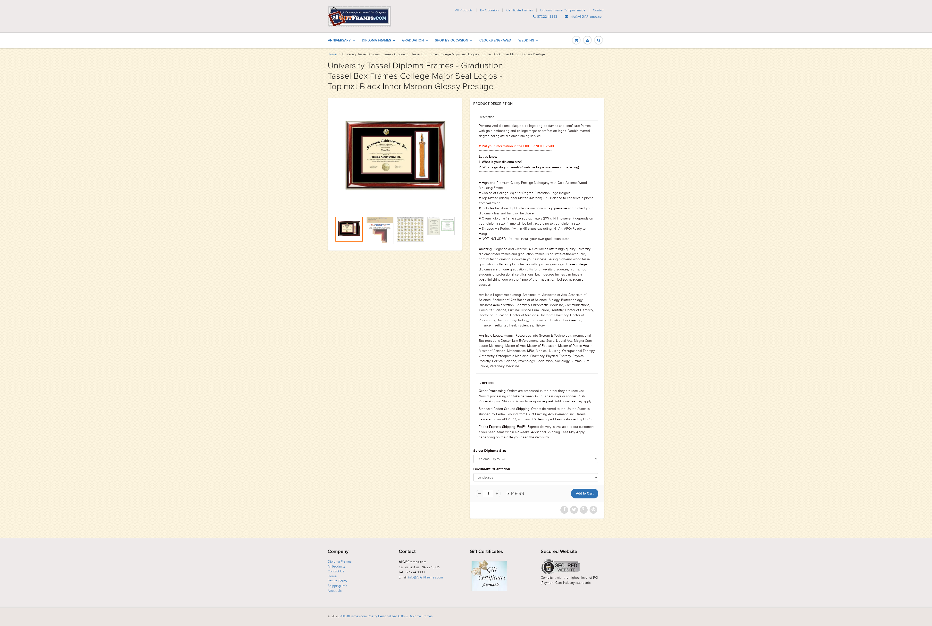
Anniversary (339, 40)
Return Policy (337, 581)
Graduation (413, 40)
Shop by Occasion (451, 40)
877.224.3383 (547, 17)
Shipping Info (337, 586)
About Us (334, 591)
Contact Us (336, 571)
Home (332, 54)
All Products (464, 10)
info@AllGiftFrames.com (587, 17)
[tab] (486, 117)
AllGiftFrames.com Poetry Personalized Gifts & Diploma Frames (386, 616)
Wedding (526, 40)
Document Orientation (491, 469)
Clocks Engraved (495, 40)
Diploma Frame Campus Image (562, 10)
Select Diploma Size (489, 451)
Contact (598, 10)
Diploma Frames (376, 40)
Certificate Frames (519, 10)
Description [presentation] (486, 117)
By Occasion (489, 10)
